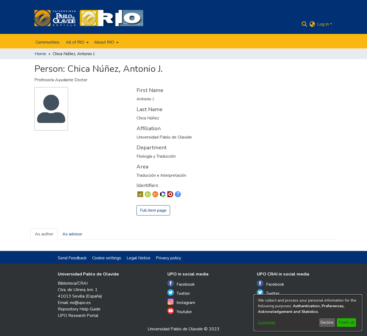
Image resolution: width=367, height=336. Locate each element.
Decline (327, 322)
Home (40, 54)
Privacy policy (168, 258)
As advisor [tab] (72, 234)
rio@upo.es (80, 303)
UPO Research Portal (78, 316)
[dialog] (308, 313)
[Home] (54, 18)
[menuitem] (77, 42)
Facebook (186, 284)
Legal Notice (138, 258)
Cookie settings (106, 258)
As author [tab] (44, 234)
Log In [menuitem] (323, 24)
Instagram (186, 303)
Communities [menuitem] (47, 42)
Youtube (184, 312)
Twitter (183, 293)
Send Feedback (72, 258)
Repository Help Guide (79, 309)
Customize (266, 322)
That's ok (346, 322)
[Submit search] (304, 24)
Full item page (153, 210)
